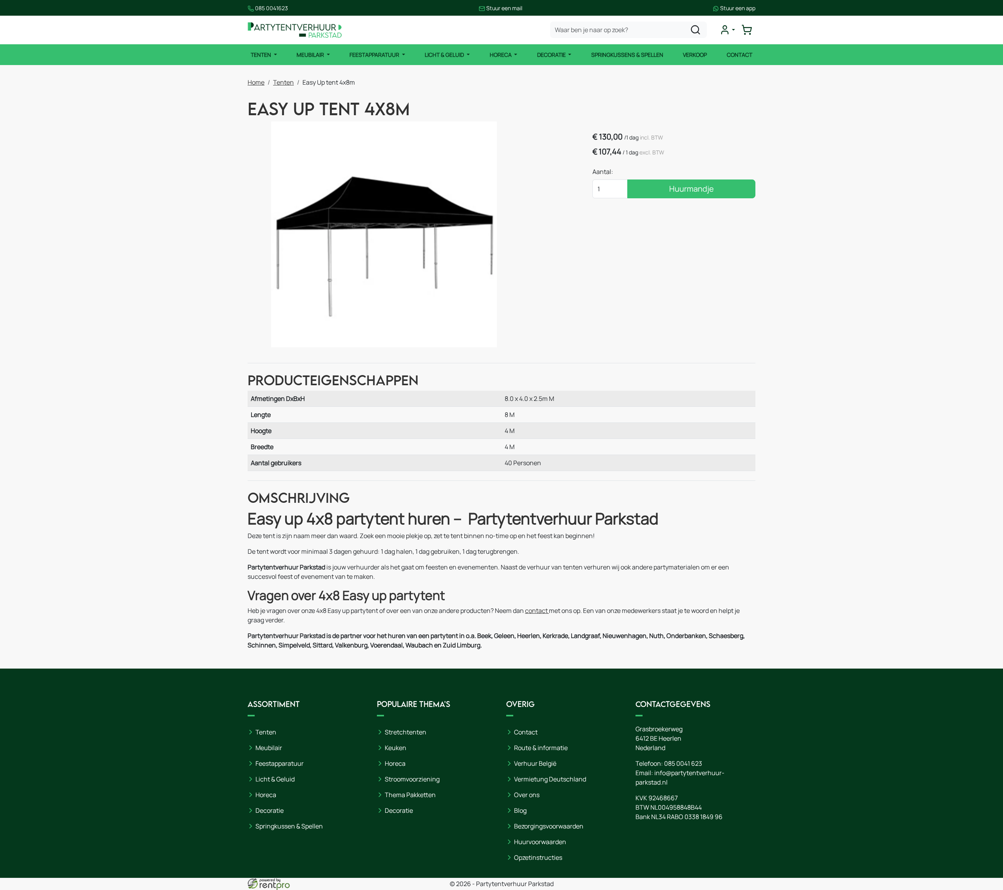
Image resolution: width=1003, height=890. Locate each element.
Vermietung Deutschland (550, 779)
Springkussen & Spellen (289, 826)
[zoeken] (695, 30)
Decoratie (552, 54)
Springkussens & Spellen (627, 54)
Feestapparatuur (374, 54)
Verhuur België (535, 763)
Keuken (395, 747)
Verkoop (695, 54)
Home (256, 82)
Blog (520, 810)
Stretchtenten (405, 732)
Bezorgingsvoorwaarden (548, 826)
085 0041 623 (683, 763)
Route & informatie (541, 747)
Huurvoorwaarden (540, 841)
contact (537, 610)
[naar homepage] (295, 30)
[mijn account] (727, 29)
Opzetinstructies (538, 857)
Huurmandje (691, 188)
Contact (739, 54)
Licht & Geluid (445, 54)
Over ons (527, 794)
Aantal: (602, 171)
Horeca (501, 54)
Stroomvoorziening (412, 779)
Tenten (261, 54)
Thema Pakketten (410, 794)
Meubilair (311, 54)
